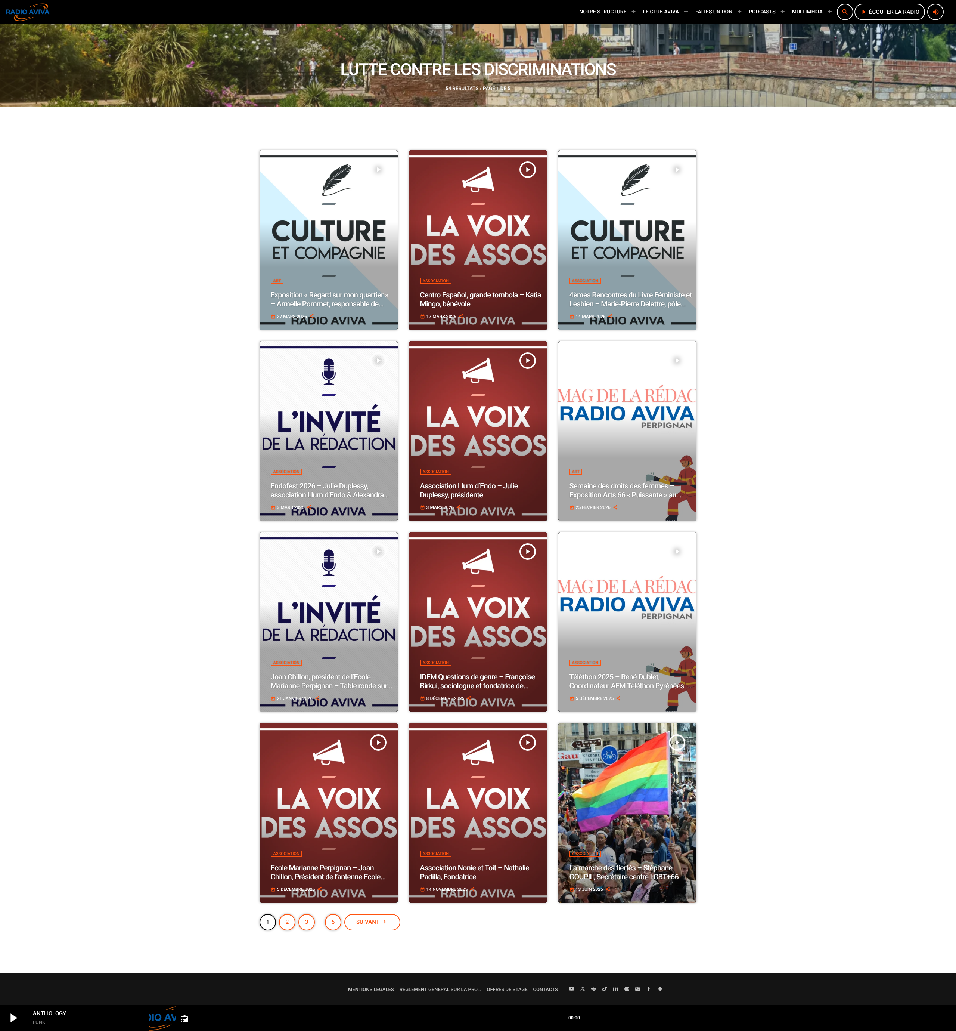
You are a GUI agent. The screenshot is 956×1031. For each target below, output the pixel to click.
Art (277, 280)
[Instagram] (638, 989)
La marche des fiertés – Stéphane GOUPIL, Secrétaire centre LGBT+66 (624, 872)
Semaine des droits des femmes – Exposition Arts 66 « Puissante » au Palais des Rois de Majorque (622, 494)
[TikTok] (605, 989)
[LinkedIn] (616, 989)
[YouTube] (572, 989)
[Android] (660, 989)
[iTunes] (627, 989)
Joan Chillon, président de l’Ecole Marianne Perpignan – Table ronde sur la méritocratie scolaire (329, 685)
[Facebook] (649, 989)
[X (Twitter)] (583, 989)
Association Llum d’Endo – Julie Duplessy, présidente (469, 490)
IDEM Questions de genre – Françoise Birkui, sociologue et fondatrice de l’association (477, 685)
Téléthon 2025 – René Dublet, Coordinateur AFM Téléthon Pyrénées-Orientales (627, 685)
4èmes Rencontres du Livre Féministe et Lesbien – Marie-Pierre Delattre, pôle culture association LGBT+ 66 (630, 303)
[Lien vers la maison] (28, 12)
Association (436, 280)
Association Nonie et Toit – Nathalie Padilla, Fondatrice (474, 872)
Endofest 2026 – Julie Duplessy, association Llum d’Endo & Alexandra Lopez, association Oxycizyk (327, 494)
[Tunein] (594, 989)
